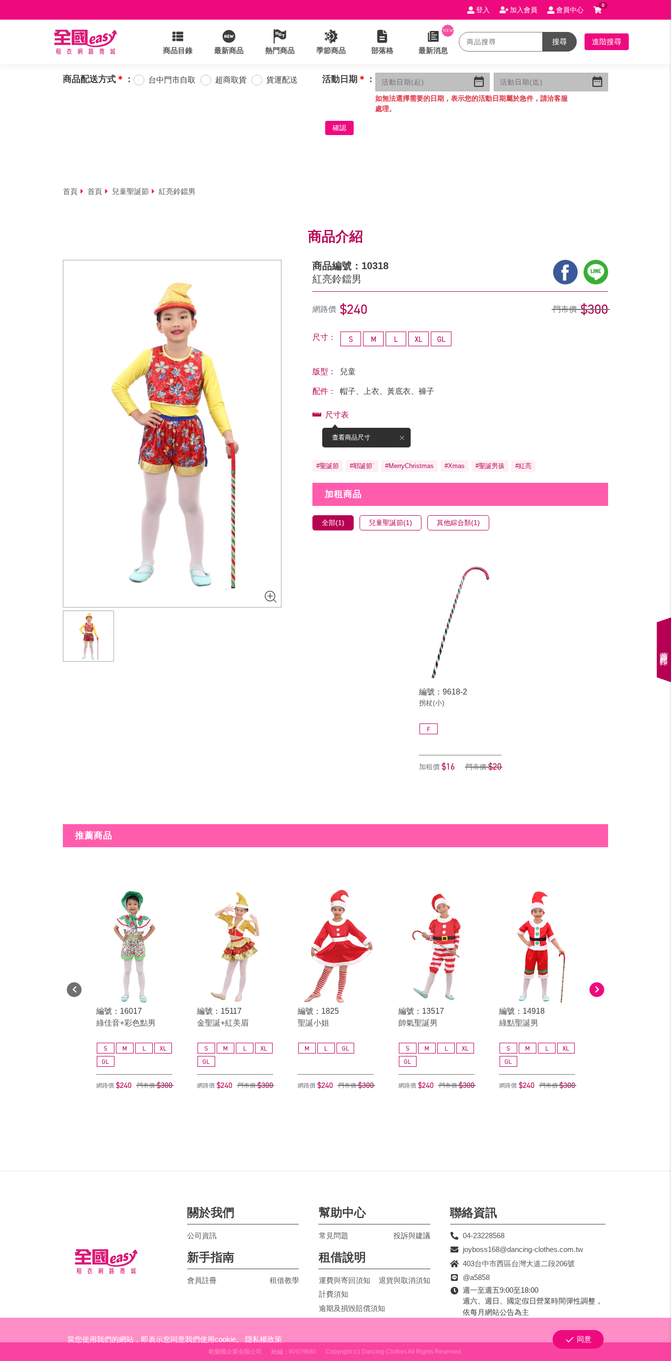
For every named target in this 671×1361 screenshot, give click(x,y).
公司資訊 (202, 1235)
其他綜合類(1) (458, 523)
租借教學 (284, 1280)
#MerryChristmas (409, 466)
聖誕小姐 (313, 1023)
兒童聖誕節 (130, 191)
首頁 (70, 191)
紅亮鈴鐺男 (177, 191)
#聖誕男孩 (489, 466)
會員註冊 (202, 1280)
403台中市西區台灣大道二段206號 (519, 1263)
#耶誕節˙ (362, 466)
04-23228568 (483, 1235)
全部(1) (333, 523)
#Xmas (455, 466)
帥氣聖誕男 (418, 1023)
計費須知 (333, 1294)
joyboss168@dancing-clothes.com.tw (523, 1249)
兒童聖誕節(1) (390, 523)
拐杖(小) (432, 703)
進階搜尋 (606, 41)
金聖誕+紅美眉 (223, 1023)
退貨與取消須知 (404, 1280)
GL (441, 339)
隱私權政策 (263, 1339)
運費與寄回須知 (344, 1280)
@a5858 (476, 1277)
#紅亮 (523, 466)
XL (418, 339)
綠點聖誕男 (518, 1023)
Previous (74, 989)
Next (596, 989)
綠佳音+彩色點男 (126, 1023)
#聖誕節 (327, 466)
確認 (339, 128)
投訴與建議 (411, 1235)
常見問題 (333, 1235)
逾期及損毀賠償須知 (352, 1308)
